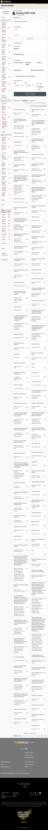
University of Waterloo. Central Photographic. (6, 156)
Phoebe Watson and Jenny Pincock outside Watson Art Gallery (20, 120)
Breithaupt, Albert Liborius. (20, 393)
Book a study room (5, 761)
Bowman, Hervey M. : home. (20, 526)
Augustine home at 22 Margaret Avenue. (37, 226)
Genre (3, 248)
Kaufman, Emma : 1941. (19, 198)
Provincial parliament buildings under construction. (39, 391)
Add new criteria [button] (18, 42)
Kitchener (6, 226)
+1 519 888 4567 (25, 787)
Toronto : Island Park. (37, 381)
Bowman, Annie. (35, 521)
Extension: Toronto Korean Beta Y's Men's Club (20, 441)
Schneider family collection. (6, 58)
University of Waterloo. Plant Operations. (6, 146)
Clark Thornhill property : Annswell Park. (20, 259)
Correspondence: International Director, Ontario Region (21, 429)
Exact (39, 89)
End (26, 83)
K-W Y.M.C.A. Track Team (19, 453)
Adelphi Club (35, 461)
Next (46, 735)
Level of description (5, 254)
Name (3, 200)
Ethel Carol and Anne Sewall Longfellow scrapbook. (38, 288)
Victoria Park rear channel (38, 705)
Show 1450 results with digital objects (39, 105)
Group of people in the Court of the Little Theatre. (20, 247)
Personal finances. (36, 491)
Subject (4, 243)
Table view (32, 100)
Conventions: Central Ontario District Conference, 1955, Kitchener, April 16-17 (38, 414)
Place (3, 205)
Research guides (29, 752)
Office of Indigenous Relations (37, 805)
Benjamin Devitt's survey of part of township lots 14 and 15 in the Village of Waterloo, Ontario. (21, 622)
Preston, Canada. (18, 536)
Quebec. (33, 363)
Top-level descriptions (20, 76)
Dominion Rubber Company (6, 183)
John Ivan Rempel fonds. (6, 63)
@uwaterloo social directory (35, 794)
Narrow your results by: (6, 12)
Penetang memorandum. (20, 482)
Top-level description (19, 54)
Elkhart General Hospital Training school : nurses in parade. (20, 293)
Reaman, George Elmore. (20, 109)
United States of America (6, 230)
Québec (6, 239)
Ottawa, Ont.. (17, 354)
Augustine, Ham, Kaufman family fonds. (38, 164)
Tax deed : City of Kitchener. (38, 300)
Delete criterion (30, 38)
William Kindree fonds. (19, 133)
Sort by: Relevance (28, 102)
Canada (6, 215)
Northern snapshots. (36, 269)
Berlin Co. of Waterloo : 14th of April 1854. (39, 559)
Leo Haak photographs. (19, 657)
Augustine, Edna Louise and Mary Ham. (38, 237)
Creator (4, 131)
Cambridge (6, 234)
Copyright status (18, 70)
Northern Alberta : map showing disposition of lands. (38, 655)
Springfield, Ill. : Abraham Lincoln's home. (20, 373)
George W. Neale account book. (38, 248)
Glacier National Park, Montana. (19, 343)
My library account (29, 757)
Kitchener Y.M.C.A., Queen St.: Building (38, 471)
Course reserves (29, 755)
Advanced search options (20, 21)
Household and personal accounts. (20, 516)
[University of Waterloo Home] (5, 1)
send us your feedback (23, 773)
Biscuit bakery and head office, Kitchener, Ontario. (39, 668)
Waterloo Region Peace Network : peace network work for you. (21, 152)
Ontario (6, 217)
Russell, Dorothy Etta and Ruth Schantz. (21, 545)
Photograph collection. (19, 282)
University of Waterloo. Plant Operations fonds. (6, 38)
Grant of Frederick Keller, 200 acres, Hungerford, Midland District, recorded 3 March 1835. (38, 123)
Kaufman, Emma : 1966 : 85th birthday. (38, 206)
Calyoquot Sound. (18, 142)
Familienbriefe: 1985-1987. (38, 154)
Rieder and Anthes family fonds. (6, 70)
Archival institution (4, 96)
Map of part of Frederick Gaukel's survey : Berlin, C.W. (38, 570)
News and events (5, 766)
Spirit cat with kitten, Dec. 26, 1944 (38, 110)
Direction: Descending (41, 102)
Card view (25, 100)
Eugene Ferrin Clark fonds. (38, 278)
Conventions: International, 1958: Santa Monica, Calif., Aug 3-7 (39, 429)
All (2, 20)
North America (6, 211)
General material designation (37, 70)
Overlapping (40, 86)
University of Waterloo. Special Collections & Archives (6, 107)
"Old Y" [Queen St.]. (36, 443)
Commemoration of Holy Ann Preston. (38, 259)
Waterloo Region (6, 220)
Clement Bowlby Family (6, 194)
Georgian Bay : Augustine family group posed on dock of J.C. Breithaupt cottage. (21, 220)
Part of (3, 17)
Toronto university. (18, 385)
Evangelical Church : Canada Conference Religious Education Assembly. (38, 311)
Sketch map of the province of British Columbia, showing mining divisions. (21, 680)
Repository (16, 48)
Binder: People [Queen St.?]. (38, 452)
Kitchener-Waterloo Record (6, 139)
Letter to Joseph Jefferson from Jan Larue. (21, 270)
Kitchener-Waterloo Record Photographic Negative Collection (6, 27)
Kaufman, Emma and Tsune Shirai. (20, 208)
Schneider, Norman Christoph (6, 189)
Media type (4, 259)
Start (15, 83)
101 (42, 735)
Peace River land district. (37, 695)
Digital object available (28, 63)
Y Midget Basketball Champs (38, 481)
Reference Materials (36, 512)
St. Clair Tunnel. (35, 372)
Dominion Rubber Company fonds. (6, 77)
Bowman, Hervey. (36, 530)
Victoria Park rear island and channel (38, 715)
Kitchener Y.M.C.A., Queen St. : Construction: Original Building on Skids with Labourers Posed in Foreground (21, 465)
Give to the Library (29, 764)
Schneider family (6, 169)
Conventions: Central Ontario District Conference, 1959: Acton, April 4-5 (21, 414)
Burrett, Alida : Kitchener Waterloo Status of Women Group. (38, 140)
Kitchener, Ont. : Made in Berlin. (37, 353)
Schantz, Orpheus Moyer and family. (38, 540)
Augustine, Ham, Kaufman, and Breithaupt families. (21, 234)
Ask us (26, 766)
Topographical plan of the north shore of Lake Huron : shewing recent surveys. (38, 681)
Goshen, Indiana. (36, 344)
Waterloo (6, 224)
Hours (2, 764)
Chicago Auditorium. (18, 334)
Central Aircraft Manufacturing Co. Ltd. (21, 492)
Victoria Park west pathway (20, 709)
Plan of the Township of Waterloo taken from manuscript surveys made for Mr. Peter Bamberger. (21, 641)
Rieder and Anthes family (6, 178)
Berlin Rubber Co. (18, 306)
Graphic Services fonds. (6, 45)
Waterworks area (36, 725)
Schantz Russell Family (6, 164)
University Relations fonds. (6, 90)
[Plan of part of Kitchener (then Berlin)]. (21, 585)
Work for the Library (29, 761)
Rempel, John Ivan (6, 173)
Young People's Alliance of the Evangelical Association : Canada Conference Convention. (21, 318)
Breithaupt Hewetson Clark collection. (6, 84)
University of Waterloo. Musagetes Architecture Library (6, 124)
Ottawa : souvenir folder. (19, 363)
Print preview (17, 100)
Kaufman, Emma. (36, 216)
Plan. (33, 550)
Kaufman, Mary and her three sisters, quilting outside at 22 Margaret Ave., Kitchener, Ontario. (38, 190)
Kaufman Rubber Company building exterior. (38, 500)
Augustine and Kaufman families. (19, 165)
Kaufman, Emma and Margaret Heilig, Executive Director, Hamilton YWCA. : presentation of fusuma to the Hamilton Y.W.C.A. (21, 178)
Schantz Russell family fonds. (6, 52)
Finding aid (39, 62)
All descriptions (31, 76)
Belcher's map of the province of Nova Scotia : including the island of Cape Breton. (21, 695)
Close (20, 10)
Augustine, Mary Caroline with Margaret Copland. (39, 175)
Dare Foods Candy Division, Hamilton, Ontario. (20, 666)
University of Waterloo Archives (6, 117)
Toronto (6, 237)
